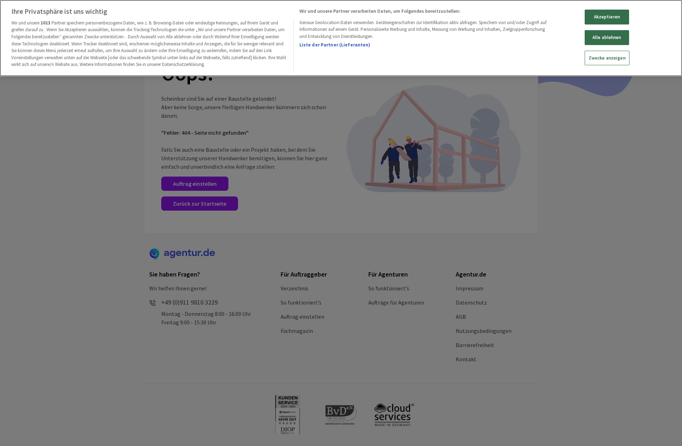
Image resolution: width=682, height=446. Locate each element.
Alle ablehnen (606, 37)
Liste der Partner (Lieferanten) (334, 45)
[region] (341, 38)
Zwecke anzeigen (607, 58)
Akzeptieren (607, 17)
